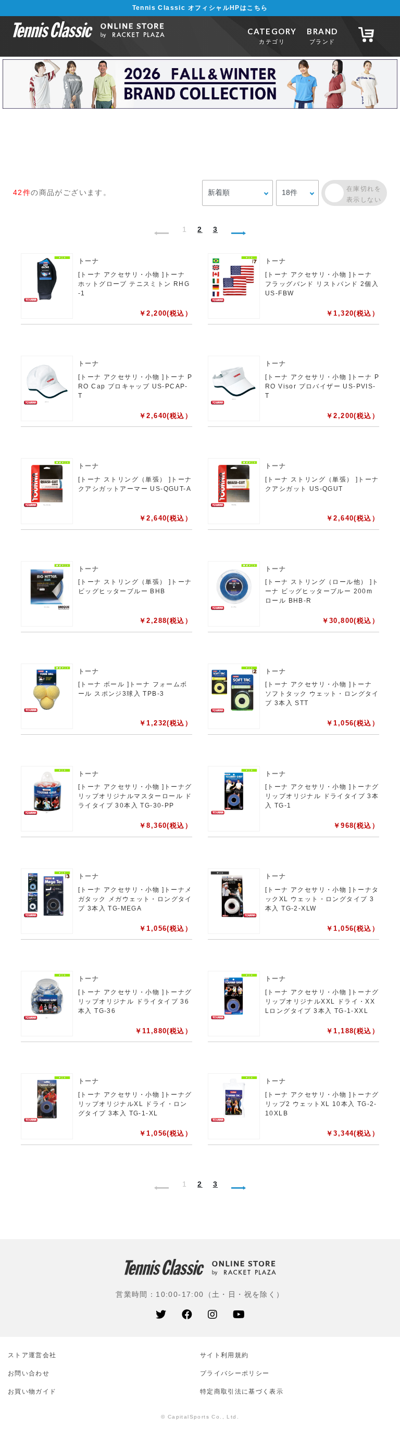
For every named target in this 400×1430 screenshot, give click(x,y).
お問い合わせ (28, 1373)
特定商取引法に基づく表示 (241, 1391)
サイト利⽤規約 (224, 1355)
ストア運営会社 (32, 1355)
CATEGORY (271, 36)
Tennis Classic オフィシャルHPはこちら (200, 7)
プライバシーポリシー (234, 1373)
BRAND (322, 36)
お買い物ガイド (32, 1391)
